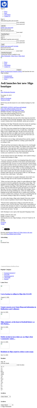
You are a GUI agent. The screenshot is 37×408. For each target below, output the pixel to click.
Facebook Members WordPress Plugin (10, 266)
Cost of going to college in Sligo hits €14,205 (16, 294)
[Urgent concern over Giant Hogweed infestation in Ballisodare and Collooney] (5, 303)
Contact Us (7, 16)
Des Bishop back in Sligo (14, 234)
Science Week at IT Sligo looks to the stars (20, 232)
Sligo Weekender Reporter (8, 92)
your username (21, 22)
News (5, 11)
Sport (5, 13)
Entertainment (9, 276)
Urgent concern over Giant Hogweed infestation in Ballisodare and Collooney (18, 308)
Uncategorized (8, 76)
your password (21, 24)
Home (2, 71)
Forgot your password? (7, 27)
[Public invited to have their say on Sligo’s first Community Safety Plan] (5, 333)
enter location (20, 365)
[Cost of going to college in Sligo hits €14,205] (5, 290)
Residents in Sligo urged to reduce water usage (17, 352)
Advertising (7, 14)
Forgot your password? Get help (9, 46)
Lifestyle (7, 277)
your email (19, 32)
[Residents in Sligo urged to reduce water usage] (5, 348)
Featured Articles (8, 77)
